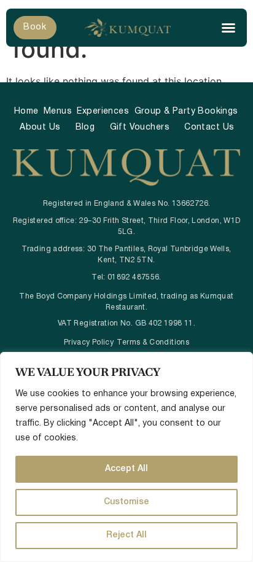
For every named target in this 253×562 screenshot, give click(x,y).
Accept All (126, 469)
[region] (126, 457)
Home (26, 111)
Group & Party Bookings (186, 111)
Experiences (103, 111)
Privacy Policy (89, 342)
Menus (58, 111)
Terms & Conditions (153, 342)
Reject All (126, 535)
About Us (40, 127)
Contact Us (209, 127)
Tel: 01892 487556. (126, 277)
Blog (85, 127)
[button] (228, 28)
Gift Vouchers (139, 127)
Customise (126, 502)
